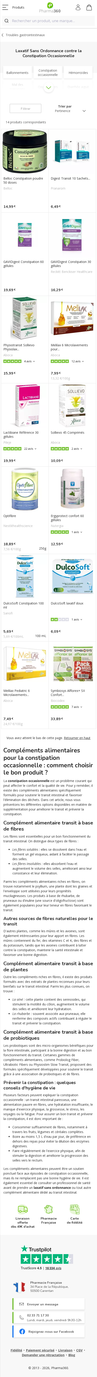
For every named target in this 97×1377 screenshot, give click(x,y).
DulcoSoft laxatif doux (67, 603)
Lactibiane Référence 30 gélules (21, 435)
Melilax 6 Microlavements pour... (69, 347)
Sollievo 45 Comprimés (67, 433)
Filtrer (25, 109)
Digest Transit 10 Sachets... (70, 178)
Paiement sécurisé (40, 1350)
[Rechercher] (7, 21)
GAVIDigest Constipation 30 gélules (71, 264)
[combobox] (48, 21)
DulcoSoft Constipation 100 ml (23, 605)
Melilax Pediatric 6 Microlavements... (16, 693)
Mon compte (78, 7)
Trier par (65, 106)
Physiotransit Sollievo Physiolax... (19, 347)
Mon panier (89, 7)
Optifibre (9, 516)
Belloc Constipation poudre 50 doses (23, 180)
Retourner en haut (77, 738)
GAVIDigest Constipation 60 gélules (23, 264)
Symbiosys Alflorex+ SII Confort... (68, 693)
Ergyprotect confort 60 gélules (67, 518)
